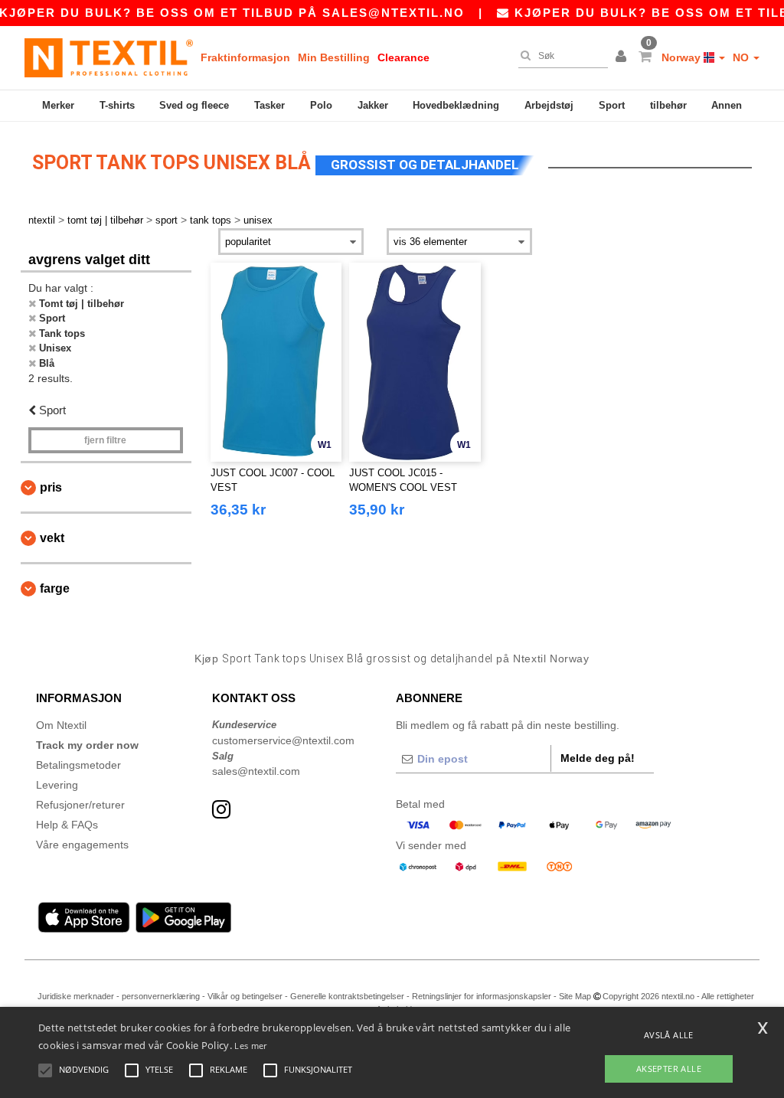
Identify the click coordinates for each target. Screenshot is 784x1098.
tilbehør (668, 105)
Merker (58, 105)
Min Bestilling (334, 57)
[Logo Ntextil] (108, 57)
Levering (57, 785)
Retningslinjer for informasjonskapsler (481, 996)
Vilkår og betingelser (245, 996)
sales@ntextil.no (393, 12)
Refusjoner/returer (80, 805)
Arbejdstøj (548, 105)
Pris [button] (51, 487)
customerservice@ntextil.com (283, 740)
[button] (623, 57)
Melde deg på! (597, 758)
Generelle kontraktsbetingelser (347, 996)
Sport (612, 105)
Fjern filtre (105, 440)
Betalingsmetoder (78, 765)
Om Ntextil (61, 725)
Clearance (403, 57)
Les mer (250, 1045)
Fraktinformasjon (245, 57)
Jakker (373, 105)
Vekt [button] (52, 537)
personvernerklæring (161, 996)
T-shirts (117, 105)
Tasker (269, 105)
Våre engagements (82, 844)
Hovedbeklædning (456, 105)
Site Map (575, 996)
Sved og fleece (194, 105)
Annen (726, 105)
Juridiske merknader (76, 996)
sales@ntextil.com (256, 771)
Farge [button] (55, 588)
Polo (321, 105)
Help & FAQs (67, 825)
